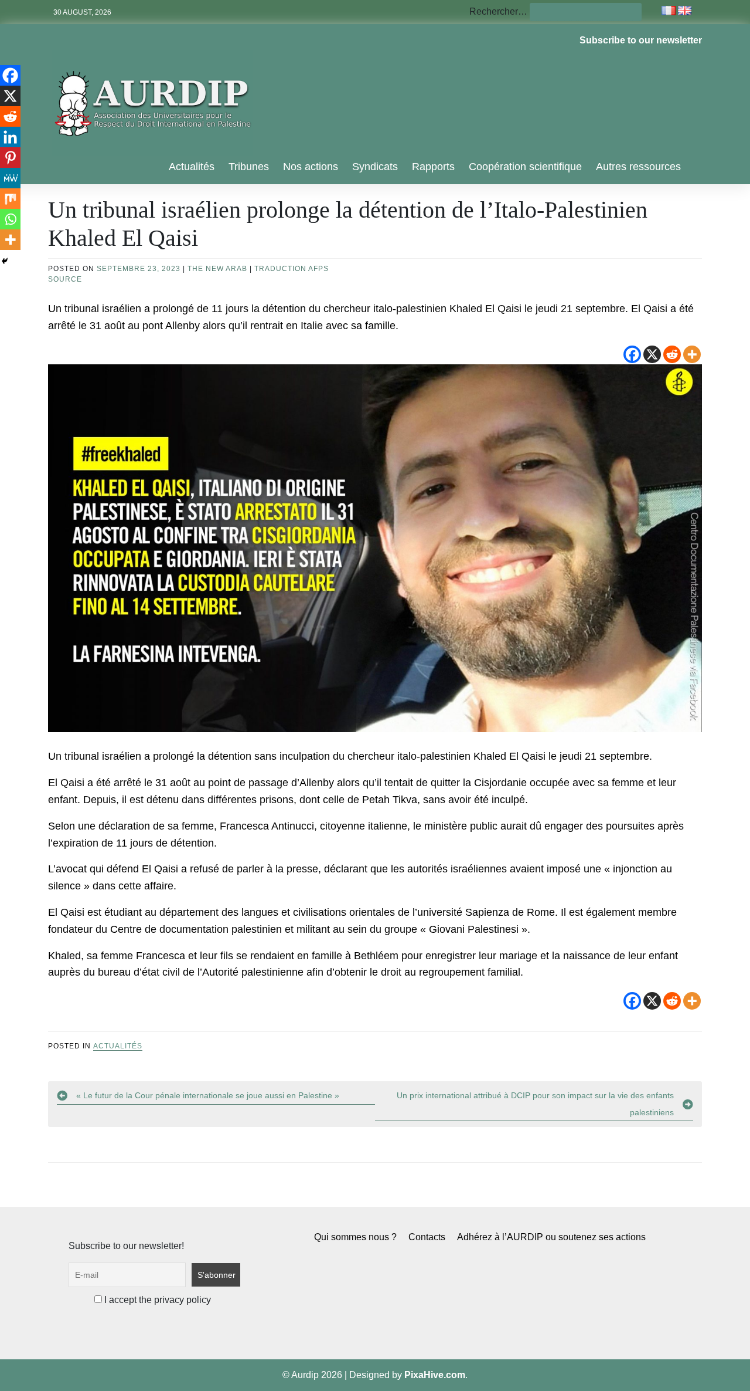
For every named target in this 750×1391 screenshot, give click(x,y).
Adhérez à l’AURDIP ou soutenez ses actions (551, 1237)
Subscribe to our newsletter (640, 40)
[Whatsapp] (10, 219)
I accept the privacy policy (156, 1300)
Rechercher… (498, 11)
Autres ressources (638, 166)
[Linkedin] (10, 137)
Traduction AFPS (291, 269)
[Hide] (4, 261)
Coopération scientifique (525, 166)
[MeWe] (10, 178)
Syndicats (375, 166)
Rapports (433, 166)
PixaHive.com (434, 1375)
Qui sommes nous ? (355, 1237)
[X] (652, 354)
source (65, 279)
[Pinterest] (10, 157)
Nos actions (310, 166)
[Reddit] (672, 354)
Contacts (426, 1237)
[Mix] (10, 198)
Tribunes (249, 166)
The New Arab (217, 269)
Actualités (191, 166)
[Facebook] (632, 354)
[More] (692, 354)
